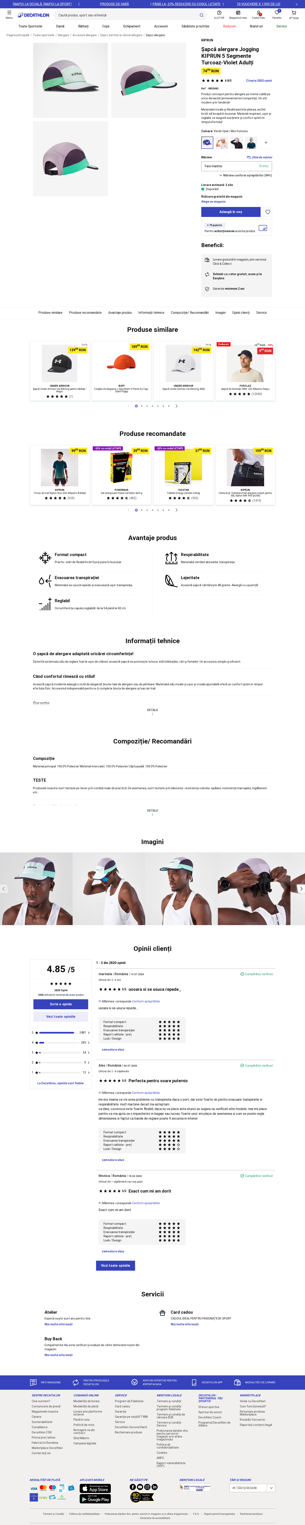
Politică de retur (84, 1424)
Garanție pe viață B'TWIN (131, 1416)
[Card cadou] (71, 1489)
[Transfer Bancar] (62, 1490)
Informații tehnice (151, 313)
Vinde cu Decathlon (253, 1401)
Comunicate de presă (46, 1406)
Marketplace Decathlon (47, 1447)
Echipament (131, 26)
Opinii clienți (241, 313)
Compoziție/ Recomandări (190, 313)
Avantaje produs (120, 313)
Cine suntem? (41, 1401)
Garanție (120, 1411)
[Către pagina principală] (33, 15)
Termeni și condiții (169, 1401)
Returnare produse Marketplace (252, 1413)
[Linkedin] (154, 1488)
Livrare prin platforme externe (87, 1413)
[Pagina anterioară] (128, 406)
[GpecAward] (142, 1501)
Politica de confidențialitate (168, 1446)
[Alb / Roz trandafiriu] (222, 143)
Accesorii (161, 26)
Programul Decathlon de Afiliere (214, 1424)
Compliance (40, 1427)
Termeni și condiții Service (169, 1424)
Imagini (220, 313)
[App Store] (95, 1491)
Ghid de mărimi (262, 157)
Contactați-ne (41, 1453)
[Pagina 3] (152, 406)
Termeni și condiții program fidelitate (169, 1408)
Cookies (162, 1452)
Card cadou (122, 1406)
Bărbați (83, 26)
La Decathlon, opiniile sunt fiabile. (60, 1083)
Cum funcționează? (253, 1406)
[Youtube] (140, 1488)
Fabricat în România (45, 1442)
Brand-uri (256, 26)
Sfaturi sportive (208, 1407)
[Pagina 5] (163, 406)
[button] (152, 330)
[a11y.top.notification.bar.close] (297, 4)
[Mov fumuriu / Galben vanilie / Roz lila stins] (237, 143)
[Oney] (43, 1497)
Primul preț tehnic (44, 1437)
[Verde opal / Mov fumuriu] (207, 143)
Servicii (281, 26)
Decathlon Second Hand (131, 1427)
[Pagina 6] (168, 406)
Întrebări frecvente (252, 1419)
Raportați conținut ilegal (256, 1424)
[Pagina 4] (158, 406)
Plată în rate (81, 1419)
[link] (60, 1004)
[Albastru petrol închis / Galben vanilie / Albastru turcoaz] (251, 143)
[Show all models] (266, 143)
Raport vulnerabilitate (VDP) (171, 1464)
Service (120, 1421)
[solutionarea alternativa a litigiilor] (195, 1489)
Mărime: (206, 157)
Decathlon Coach (209, 1417)
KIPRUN (207, 40)
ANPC (160, 1457)
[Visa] (34, 1488)
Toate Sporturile (30, 26)
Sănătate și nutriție (195, 26)
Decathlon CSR (42, 1432)
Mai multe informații (59, 1324)
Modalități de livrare (86, 1401)
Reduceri (229, 26)
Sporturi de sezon (210, 1412)
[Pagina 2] (147, 406)
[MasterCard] (43, 1489)
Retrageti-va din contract (84, 1431)
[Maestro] (52, 1489)
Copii (105, 26)
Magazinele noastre (45, 1411)
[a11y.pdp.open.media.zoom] (70, 80)
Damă (60, 26)
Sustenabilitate (42, 1421)
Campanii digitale (84, 1443)
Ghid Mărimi (81, 1438)
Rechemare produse (128, 1432)
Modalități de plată (85, 1406)
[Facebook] (133, 1488)
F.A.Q (196, 1514)
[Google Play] (95, 1501)
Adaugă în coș (231, 212)
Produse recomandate (85, 313)
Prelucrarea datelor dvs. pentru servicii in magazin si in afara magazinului (172, 1435)
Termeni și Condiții (53, 1514)
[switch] (268, 212)
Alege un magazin (213, 201)
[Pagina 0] (136, 406)
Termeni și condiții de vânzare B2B (171, 1416)
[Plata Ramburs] (52, 1498)
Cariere (36, 1416)
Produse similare (50, 313)
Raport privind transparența (219, 1514)
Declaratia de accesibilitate (155, 1518)
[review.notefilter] (89, 1032)
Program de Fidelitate (129, 1401)
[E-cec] (34, 1499)
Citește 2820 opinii (248, 80)
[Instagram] (147, 1488)
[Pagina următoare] (176, 406)
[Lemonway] (62, 1497)
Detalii (152, 710)
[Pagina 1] (141, 406)
